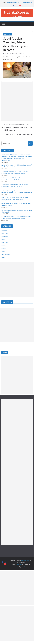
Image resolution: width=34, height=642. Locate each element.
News (3, 245)
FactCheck (4, 233)
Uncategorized (7, 34)
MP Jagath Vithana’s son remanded (18, 134)
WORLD (3, 257)
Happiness (4, 236)
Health (3, 239)
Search (30, 143)
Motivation (4, 242)
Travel (3, 251)
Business (4, 230)
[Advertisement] (17, 101)
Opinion (3, 248)
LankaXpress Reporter (18, 53)
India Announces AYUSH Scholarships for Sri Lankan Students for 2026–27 (19, 3)
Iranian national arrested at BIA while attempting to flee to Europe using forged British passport (18, 127)
